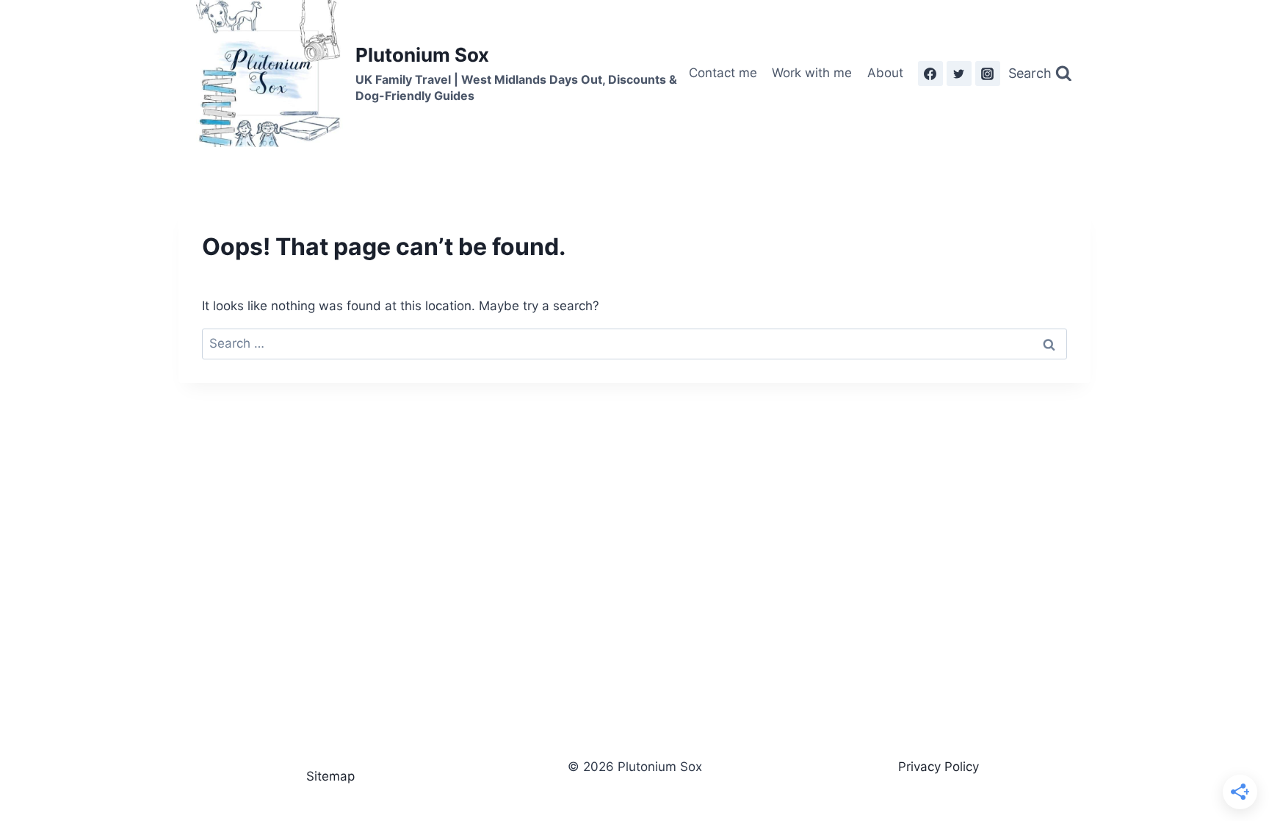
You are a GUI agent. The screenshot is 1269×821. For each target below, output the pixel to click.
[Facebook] (930, 73)
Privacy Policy (938, 766)
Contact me (723, 72)
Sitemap (330, 776)
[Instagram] (987, 73)
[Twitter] (959, 73)
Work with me (812, 72)
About (885, 72)
